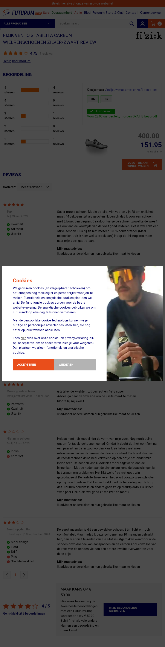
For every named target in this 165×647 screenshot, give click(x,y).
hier (23, 338)
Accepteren (26, 364)
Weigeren (66, 364)
